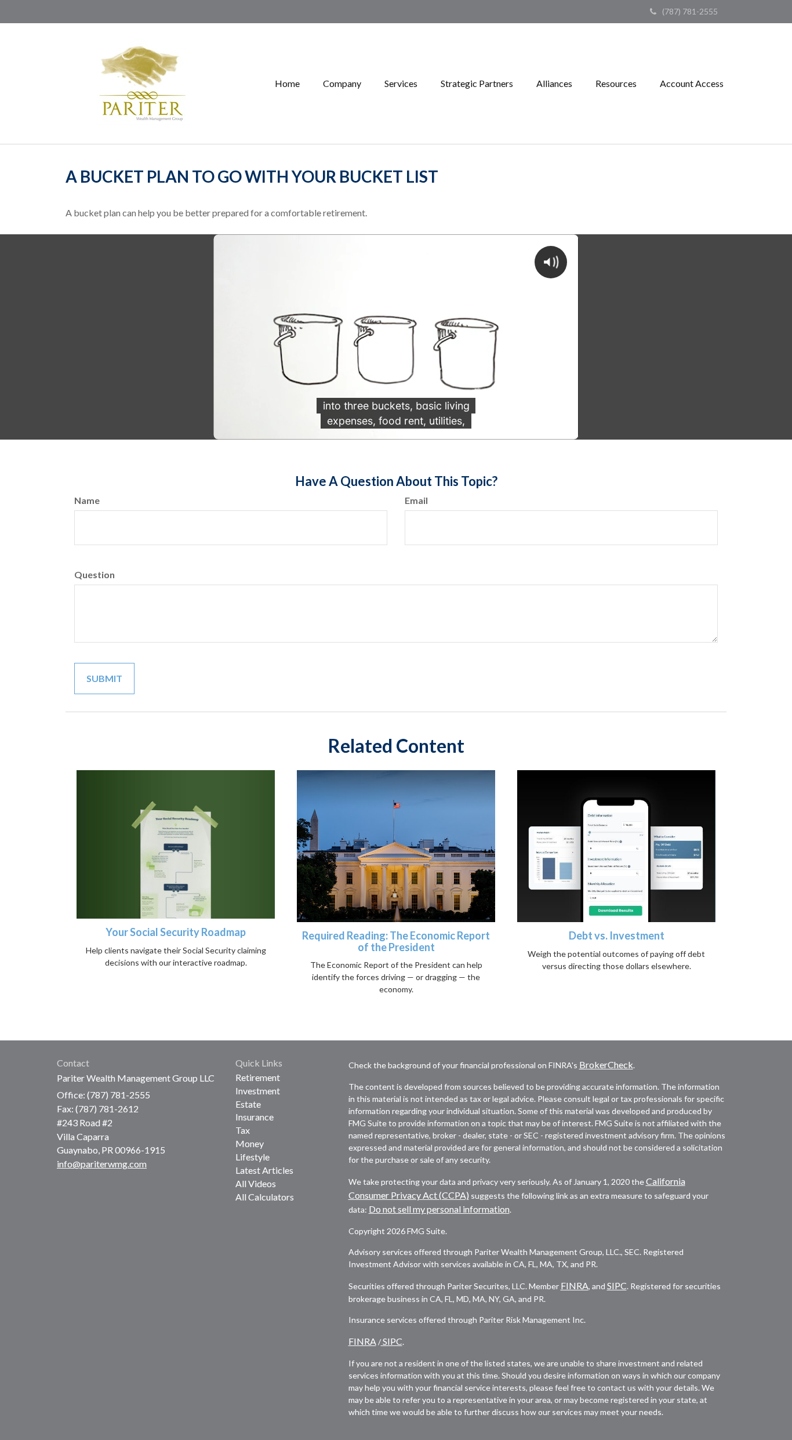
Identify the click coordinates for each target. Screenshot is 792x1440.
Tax (242, 1130)
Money (249, 1143)
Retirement (257, 1077)
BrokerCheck (606, 1064)
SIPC (617, 1285)
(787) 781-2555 (690, 11)
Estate (248, 1103)
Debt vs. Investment (616, 935)
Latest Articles (264, 1170)
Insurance (254, 1116)
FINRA (574, 1285)
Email (416, 500)
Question (94, 574)
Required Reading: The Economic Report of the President (396, 941)
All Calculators (264, 1196)
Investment (257, 1090)
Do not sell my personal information (439, 1208)
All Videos (255, 1183)
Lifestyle (252, 1156)
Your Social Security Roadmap (176, 932)
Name (87, 500)
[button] (342, 83)
